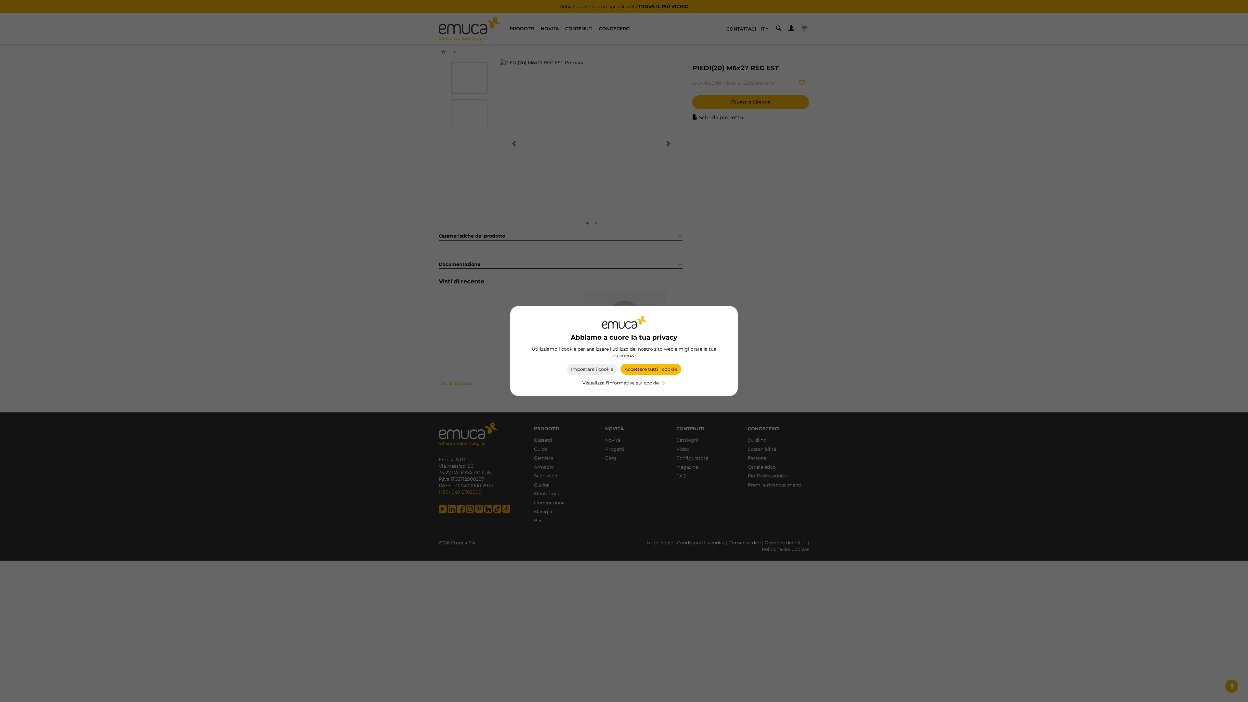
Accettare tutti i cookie (651, 369)
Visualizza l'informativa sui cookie (620, 383)
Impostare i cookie (592, 369)
